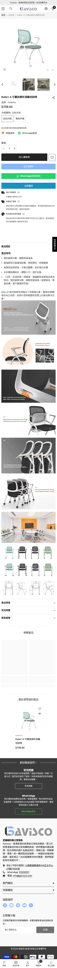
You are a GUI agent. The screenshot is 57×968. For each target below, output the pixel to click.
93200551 (24, 872)
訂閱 (45, 929)
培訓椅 (11, 15)
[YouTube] (24, 905)
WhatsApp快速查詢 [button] (29, 176)
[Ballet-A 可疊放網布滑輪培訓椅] (28, 720)
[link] (14, 681)
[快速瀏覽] (40, 714)
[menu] (3, 8)
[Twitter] (31, 905)
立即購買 (28, 186)
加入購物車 (24, 157)
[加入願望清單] (52, 157)
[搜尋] (11, 8)
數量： (4, 143)
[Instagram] (11, 905)
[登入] (46, 8)
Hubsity (12, 102)
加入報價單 (28, 166)
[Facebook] (5, 905)
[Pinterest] (18, 905)
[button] (47, 70)
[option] (28, 46)
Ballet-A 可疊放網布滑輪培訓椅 (27, 741)
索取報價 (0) (55, 244)
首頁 (3, 15)
